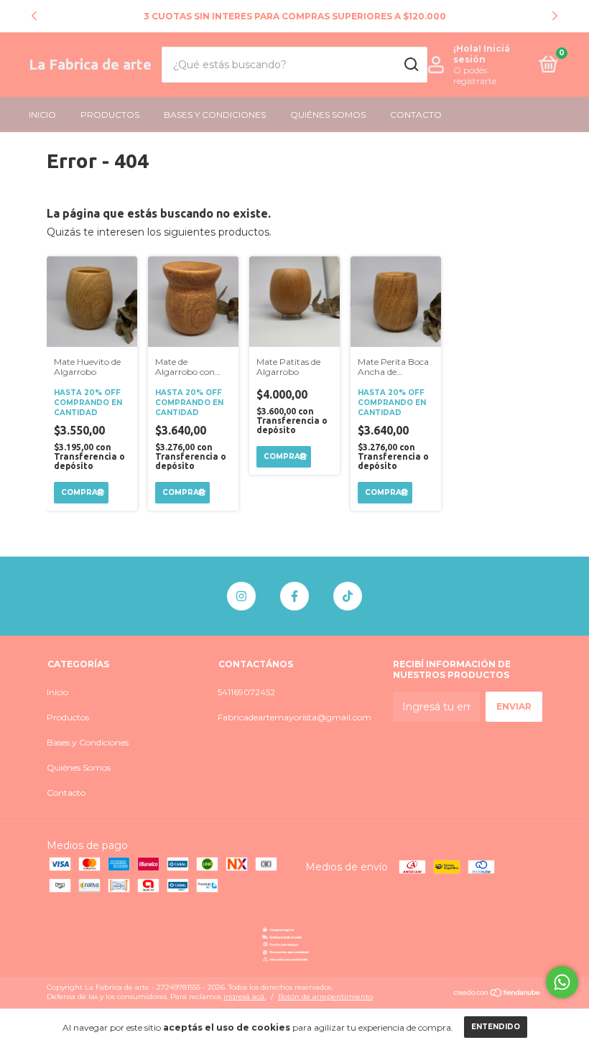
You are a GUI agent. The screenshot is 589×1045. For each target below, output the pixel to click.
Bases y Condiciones (215, 114)
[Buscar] (410, 65)
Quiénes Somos (328, 114)
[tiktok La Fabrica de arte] (347, 596)
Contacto (416, 114)
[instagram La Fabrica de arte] (241, 596)
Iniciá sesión (481, 54)
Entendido (495, 1026)
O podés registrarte (474, 75)
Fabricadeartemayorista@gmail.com (294, 717)
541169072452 (246, 692)
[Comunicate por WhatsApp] (562, 982)
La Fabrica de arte (90, 64)
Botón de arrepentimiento (325, 996)
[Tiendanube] (497, 994)
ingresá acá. (244, 996)
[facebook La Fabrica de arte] (294, 596)
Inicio (42, 114)
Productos (109, 114)
